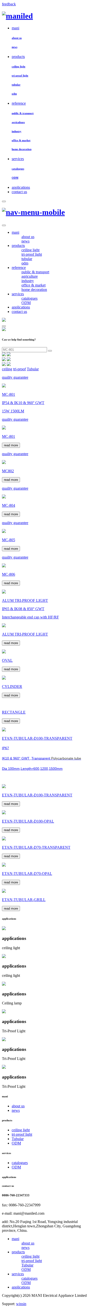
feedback (9, 4)
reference (19, 103)
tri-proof (19, 369)
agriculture (18, 122)
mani (15, 28)
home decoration (21, 149)
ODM (15, 177)
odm (14, 93)
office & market (21, 140)
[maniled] (17, 15)
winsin (21, 1304)
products (18, 57)
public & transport (23, 113)
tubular (16, 84)
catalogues (18, 168)
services (18, 159)
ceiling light (18, 66)
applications (21, 187)
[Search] (4, 201)
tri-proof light (20, 75)
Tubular (33, 369)
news (14, 46)
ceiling (7, 369)
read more (11, 445)
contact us (19, 192)
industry (16, 131)
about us (17, 37)
